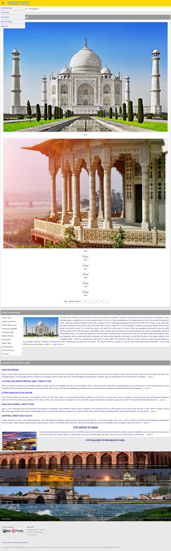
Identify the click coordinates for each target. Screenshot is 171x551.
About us (26, 542)
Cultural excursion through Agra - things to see (26, 381)
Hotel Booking (6, 8)
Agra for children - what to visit (18, 404)
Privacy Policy (17, 542)
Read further (57, 344)
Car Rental (5, 12)
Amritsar (5, 484)
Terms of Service (7, 542)
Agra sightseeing (10, 370)
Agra (25, 9)
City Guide (5, 17)
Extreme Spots (6, 21)
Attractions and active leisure (17, 392)
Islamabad (5, 518)
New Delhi (5, 466)
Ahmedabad (6, 501)
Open (150, 377)
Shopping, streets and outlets (17, 416)
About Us (4, 26)
